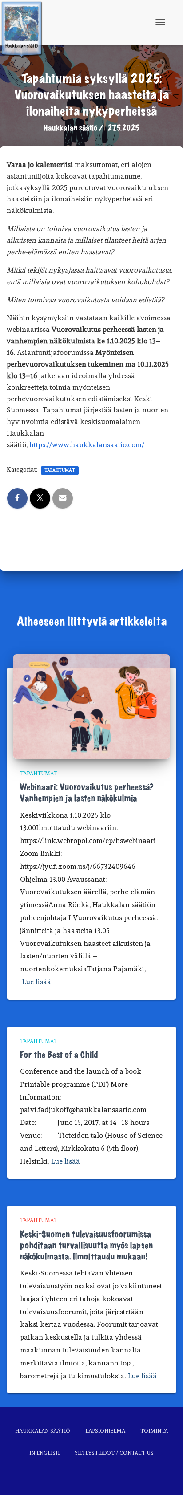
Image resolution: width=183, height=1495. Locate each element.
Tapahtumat (59, 470)
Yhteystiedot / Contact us (114, 1453)
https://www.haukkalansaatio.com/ (86, 444)
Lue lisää (36, 982)
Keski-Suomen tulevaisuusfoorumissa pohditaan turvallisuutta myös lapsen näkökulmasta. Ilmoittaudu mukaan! (86, 1246)
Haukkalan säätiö (42, 1431)
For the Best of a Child (59, 1055)
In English (44, 1453)
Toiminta (154, 1431)
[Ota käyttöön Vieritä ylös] (165, 1477)
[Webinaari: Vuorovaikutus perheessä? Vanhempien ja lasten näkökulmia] (91, 705)
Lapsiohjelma (105, 1431)
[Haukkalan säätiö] (25, 22)
